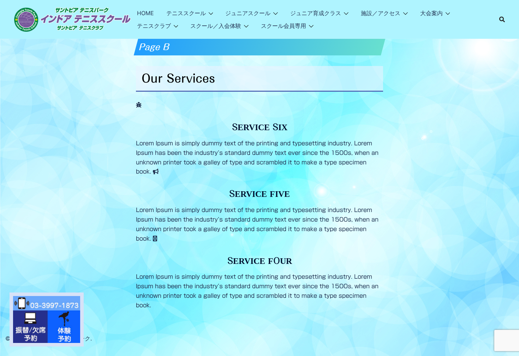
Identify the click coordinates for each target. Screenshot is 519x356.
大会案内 (431, 13)
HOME (145, 13)
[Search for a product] (502, 19)
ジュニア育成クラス (315, 13)
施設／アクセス (380, 13)
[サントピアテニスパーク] (72, 18)
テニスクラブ (154, 25)
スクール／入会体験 (215, 25)
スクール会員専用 (283, 25)
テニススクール (186, 13)
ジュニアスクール (247, 13)
